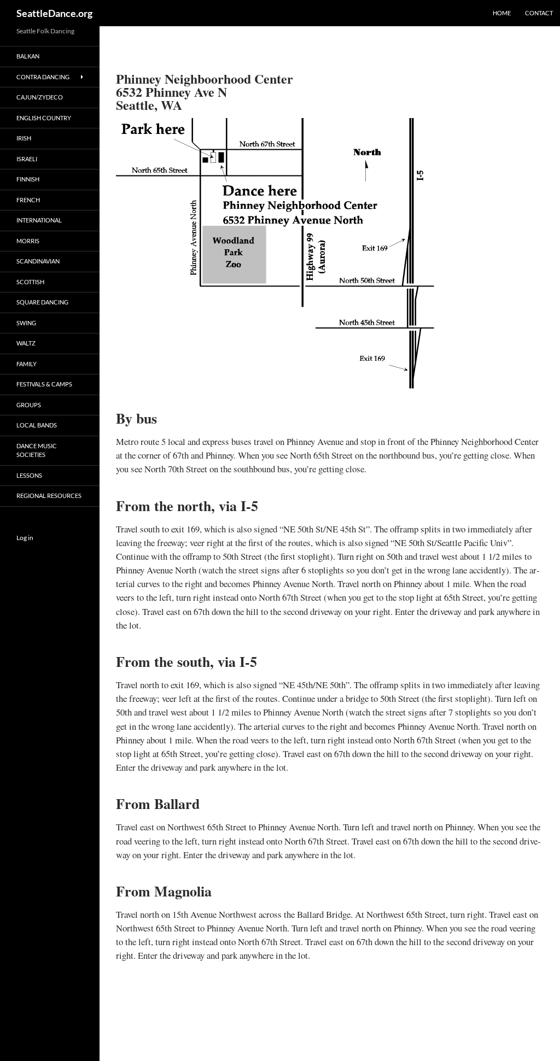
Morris (27, 240)
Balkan (27, 56)
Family (26, 363)
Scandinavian (38, 261)
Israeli (26, 158)
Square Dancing (42, 302)
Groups (28, 404)
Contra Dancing (42, 76)
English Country (43, 117)
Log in (24, 538)
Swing (26, 322)
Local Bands (36, 425)
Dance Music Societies (36, 450)
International (39, 220)
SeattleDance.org (54, 13)
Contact (539, 12)
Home (502, 12)
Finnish (27, 179)
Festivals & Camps (44, 384)
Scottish (30, 281)
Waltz (26, 343)
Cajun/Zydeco (39, 97)
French (28, 199)
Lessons (29, 475)
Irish (23, 138)
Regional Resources (48, 495)
